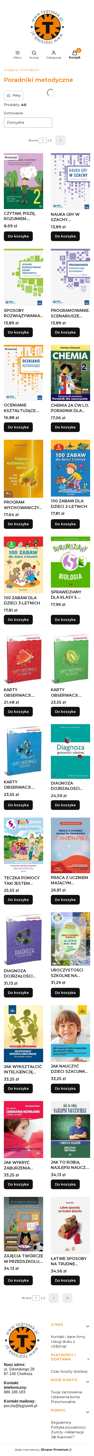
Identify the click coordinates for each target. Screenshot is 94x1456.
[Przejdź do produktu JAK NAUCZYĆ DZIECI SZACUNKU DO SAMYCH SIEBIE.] (70, 1033)
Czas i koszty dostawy (69, 1371)
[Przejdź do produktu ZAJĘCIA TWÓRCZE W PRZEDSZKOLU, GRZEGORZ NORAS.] (23, 1224)
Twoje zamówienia (66, 1392)
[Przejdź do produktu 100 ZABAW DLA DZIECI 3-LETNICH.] (23, 565)
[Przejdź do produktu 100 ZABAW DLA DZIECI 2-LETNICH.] (70, 468)
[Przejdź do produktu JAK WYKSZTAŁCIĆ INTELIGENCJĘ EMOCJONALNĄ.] (23, 1033)
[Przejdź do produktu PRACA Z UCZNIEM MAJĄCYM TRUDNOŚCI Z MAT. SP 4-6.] (70, 845)
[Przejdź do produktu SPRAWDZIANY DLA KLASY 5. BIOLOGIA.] (70, 562)
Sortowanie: (14, 113)
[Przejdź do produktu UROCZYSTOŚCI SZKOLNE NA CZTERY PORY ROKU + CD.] (70, 939)
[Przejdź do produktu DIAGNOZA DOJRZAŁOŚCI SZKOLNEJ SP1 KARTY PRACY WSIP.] (70, 751)
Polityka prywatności (68, 1427)
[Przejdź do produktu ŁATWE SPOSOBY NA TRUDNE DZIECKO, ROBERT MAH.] (70, 1225)
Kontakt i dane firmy (68, 1337)
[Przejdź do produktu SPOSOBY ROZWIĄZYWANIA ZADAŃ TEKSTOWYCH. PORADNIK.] (23, 277)
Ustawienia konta (65, 1397)
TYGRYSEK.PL (22, 70)
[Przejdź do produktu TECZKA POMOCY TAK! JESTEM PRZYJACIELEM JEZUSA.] (23, 845)
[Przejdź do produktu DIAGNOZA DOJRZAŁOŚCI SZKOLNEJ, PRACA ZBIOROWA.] (23, 939)
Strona (33, 140)
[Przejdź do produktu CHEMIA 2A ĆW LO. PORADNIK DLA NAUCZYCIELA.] (70, 373)
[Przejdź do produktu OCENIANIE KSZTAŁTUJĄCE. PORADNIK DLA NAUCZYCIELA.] (23, 373)
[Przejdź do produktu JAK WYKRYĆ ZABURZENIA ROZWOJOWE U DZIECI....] (23, 1129)
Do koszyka (18, 236)
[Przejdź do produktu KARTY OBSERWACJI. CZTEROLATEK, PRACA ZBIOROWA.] (23, 659)
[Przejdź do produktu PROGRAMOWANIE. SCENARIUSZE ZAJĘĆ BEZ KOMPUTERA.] (70, 277)
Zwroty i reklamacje (67, 1432)
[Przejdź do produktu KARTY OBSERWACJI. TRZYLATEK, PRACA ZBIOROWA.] (23, 751)
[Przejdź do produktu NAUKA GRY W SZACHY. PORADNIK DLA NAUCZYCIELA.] (70, 181)
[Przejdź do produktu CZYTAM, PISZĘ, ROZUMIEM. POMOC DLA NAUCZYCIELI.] (23, 181)
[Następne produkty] (54, 1298)
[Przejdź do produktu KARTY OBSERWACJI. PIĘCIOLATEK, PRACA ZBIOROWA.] (70, 659)
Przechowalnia (63, 1402)
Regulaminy (61, 1422)
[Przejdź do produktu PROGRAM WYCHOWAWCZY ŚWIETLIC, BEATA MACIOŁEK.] (23, 469)
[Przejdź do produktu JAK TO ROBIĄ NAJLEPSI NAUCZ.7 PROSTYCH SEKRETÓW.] (70, 1129)
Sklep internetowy (41, 1449)
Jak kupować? (62, 1437)
